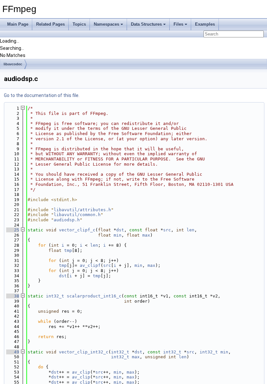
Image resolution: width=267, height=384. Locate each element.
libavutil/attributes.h (82, 209)
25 (12, 229)
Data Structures (146, 24)
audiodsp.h (67, 219)
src (167, 229)
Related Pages (50, 24)
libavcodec (13, 64)
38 (12, 296)
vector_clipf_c (77, 229)
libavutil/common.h (77, 214)
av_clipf (90, 265)
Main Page (17, 24)
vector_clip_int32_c (83, 352)
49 (12, 352)
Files (178, 24)
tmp (68, 250)
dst (120, 229)
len (190, 229)
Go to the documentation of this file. (41, 95)
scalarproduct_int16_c (94, 296)
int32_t (55, 296)
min (117, 235)
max (146, 235)
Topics (79, 24)
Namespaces (106, 24)
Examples (205, 24)
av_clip (81, 372)
